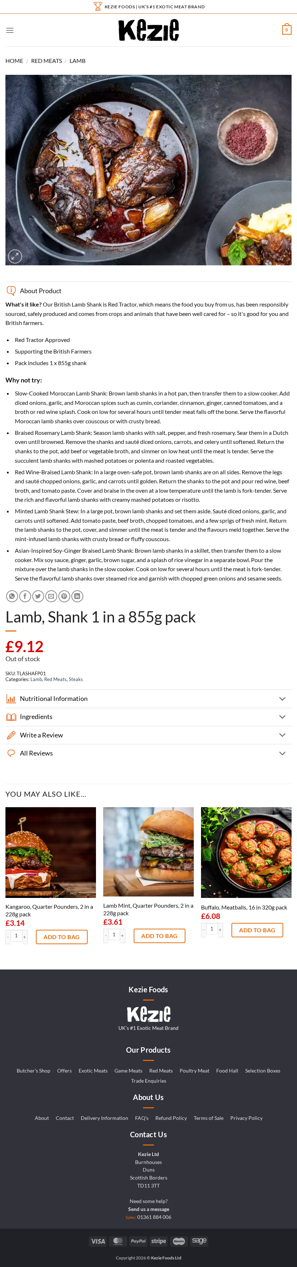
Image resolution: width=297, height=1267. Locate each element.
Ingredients (36, 716)
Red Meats (46, 60)
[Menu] (9, 30)
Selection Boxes (262, 1071)
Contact (65, 1118)
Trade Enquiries (148, 1081)
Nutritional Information (54, 698)
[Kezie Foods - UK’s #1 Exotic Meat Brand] (148, 30)
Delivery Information (104, 1118)
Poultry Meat (194, 1071)
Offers (64, 1071)
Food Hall (227, 1071)
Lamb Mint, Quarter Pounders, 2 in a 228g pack (148, 909)
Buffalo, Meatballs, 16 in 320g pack (244, 907)
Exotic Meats (93, 1071)
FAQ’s (141, 1118)
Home (14, 60)
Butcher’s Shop (33, 1071)
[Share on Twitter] (38, 596)
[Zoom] (15, 256)
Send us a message (148, 1209)
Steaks (76, 679)
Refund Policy (171, 1118)
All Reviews (36, 753)
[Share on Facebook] (25, 596)
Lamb (77, 60)
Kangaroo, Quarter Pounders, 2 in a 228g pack (49, 910)
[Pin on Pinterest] (64, 596)
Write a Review (41, 735)
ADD (50, 936)
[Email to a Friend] (51, 596)
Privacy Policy (246, 1118)
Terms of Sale (208, 1118)
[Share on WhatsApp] (12, 596)
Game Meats (128, 1071)
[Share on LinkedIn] (77, 596)
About (42, 1118)
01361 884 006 (154, 1217)
